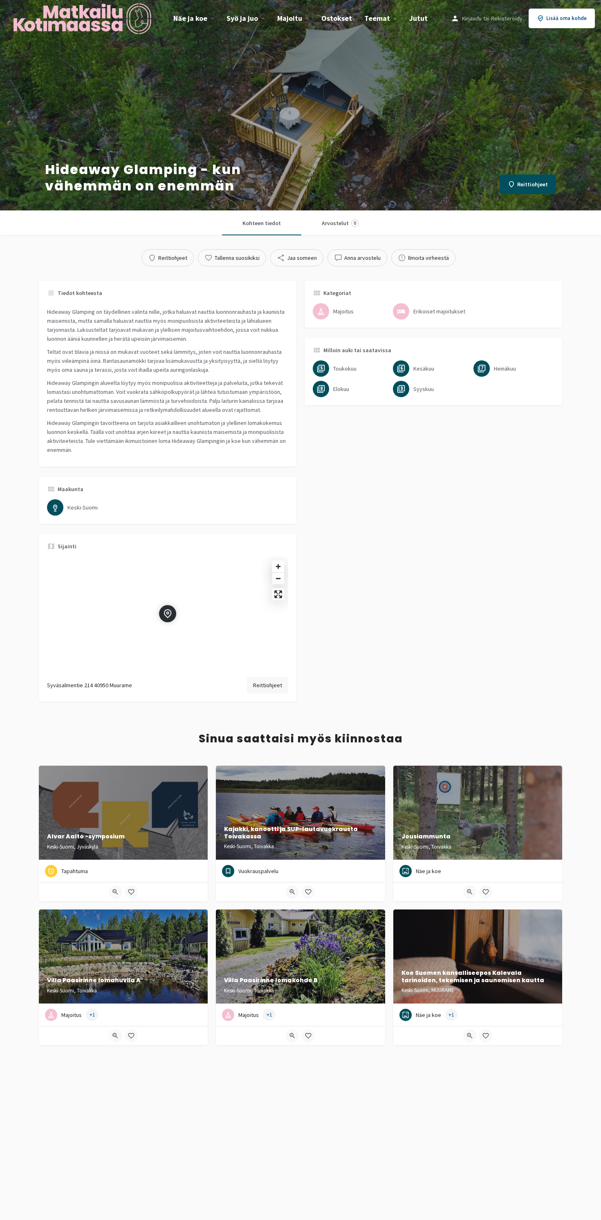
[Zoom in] (278, 566)
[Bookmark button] (131, 891)
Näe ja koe (190, 18)
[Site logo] (83, 17)
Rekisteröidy (507, 18)
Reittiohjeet (267, 685)
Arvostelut (339, 223)
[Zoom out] (278, 578)
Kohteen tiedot (261, 223)
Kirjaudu (472, 18)
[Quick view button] (115, 891)
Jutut (418, 18)
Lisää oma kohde (566, 18)
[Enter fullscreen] (278, 594)
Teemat (377, 18)
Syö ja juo (242, 18)
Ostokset (336, 18)
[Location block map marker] (167, 613)
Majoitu (289, 18)
